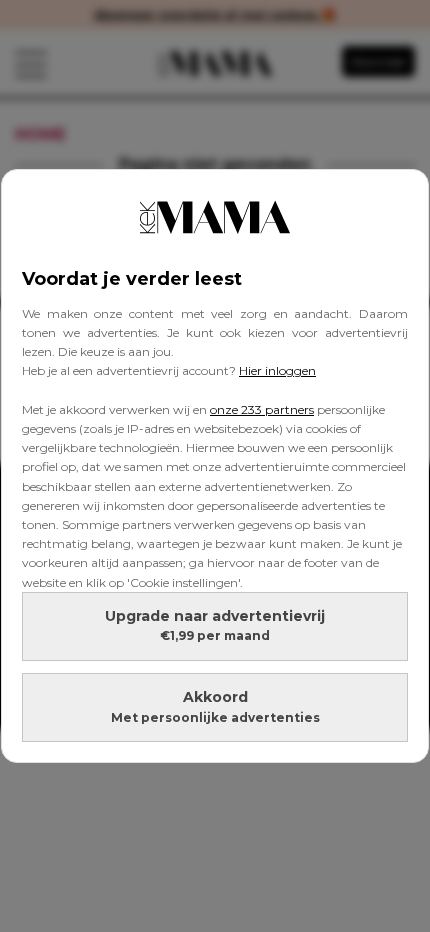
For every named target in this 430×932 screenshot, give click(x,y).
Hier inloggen (277, 370)
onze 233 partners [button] (262, 409)
